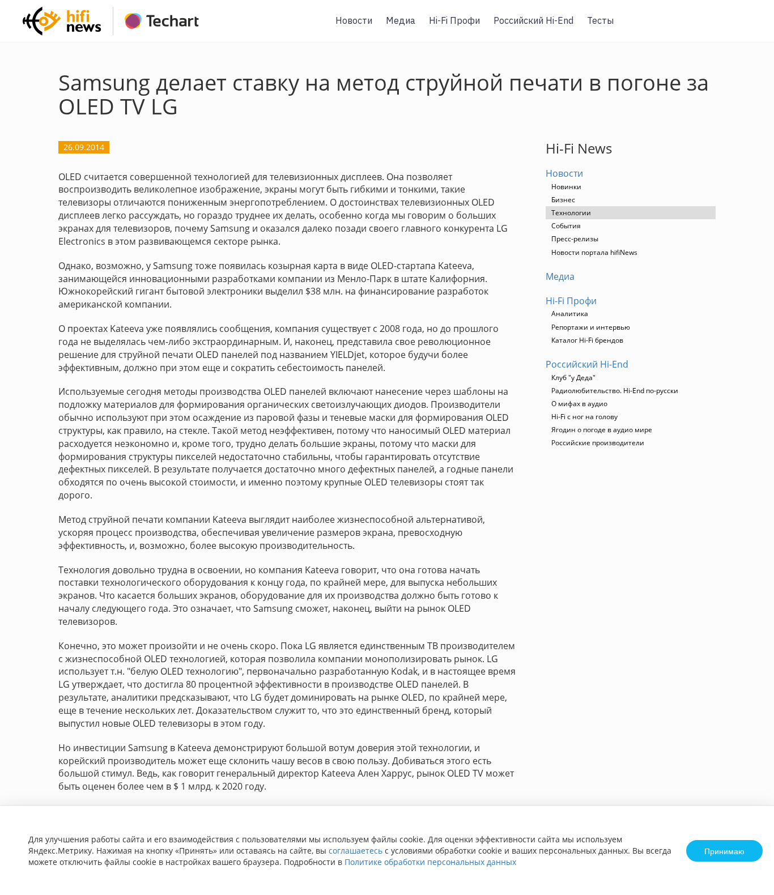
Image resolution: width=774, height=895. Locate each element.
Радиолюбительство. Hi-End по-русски (614, 390)
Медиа (400, 20)
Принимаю (724, 850)
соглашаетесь (355, 850)
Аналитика (569, 313)
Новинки (566, 186)
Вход (748, 27)
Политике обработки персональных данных (430, 861)
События (566, 226)
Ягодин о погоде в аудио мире (601, 429)
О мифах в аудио (579, 403)
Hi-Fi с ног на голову (584, 416)
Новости (353, 20)
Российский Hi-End (533, 20)
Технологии (571, 213)
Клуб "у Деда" (573, 377)
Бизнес (563, 199)
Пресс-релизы (574, 239)
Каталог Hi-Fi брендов (587, 340)
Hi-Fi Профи (454, 20)
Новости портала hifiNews (594, 252)
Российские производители (597, 443)
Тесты (600, 20)
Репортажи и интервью (590, 327)
